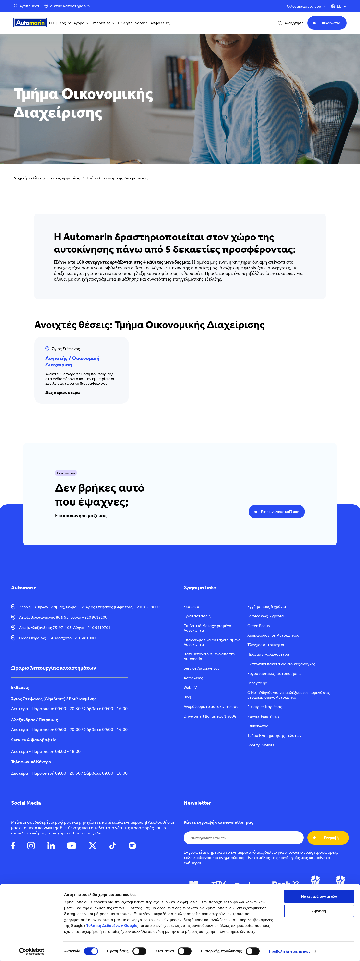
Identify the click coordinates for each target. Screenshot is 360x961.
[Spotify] (132, 846)
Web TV (190, 687)
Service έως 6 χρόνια (265, 616)
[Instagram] (31, 846)
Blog (187, 697)
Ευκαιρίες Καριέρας (264, 707)
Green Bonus (258, 625)
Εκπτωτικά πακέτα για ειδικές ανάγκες (281, 664)
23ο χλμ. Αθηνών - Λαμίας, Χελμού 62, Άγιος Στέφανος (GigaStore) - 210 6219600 (89, 607)
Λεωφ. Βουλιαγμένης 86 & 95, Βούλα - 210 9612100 (63, 617)
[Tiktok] (112, 846)
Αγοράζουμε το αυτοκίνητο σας (211, 706)
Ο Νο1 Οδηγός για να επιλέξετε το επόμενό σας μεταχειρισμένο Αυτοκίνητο (288, 695)
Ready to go (257, 683)
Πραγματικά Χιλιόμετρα (268, 654)
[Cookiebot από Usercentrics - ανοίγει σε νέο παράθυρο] (31, 951)
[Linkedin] (51, 846)
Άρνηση (319, 911)
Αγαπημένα (29, 6)
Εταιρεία (191, 606)
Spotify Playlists (260, 745)
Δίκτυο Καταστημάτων (70, 6)
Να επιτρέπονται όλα (319, 896)
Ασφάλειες (160, 23)
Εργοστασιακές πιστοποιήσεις (274, 673)
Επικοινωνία (258, 726)
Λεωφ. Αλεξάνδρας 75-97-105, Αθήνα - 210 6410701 (64, 627)
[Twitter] (92, 846)
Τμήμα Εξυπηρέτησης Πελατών (274, 735)
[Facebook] (13, 846)
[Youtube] (71, 846)
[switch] (139, 951)
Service (141, 23)
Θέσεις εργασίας (63, 178)
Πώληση (125, 23)
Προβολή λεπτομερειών (289, 951)
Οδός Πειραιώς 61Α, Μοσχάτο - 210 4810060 (58, 638)
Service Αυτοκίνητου (202, 668)
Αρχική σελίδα (27, 178)
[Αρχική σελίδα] (30, 23)
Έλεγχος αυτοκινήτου (266, 644)
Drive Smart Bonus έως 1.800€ (210, 716)
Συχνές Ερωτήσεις (263, 716)
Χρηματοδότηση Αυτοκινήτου (273, 635)
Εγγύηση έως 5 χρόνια (266, 606)
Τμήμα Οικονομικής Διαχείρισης (117, 178)
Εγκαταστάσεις (197, 616)
